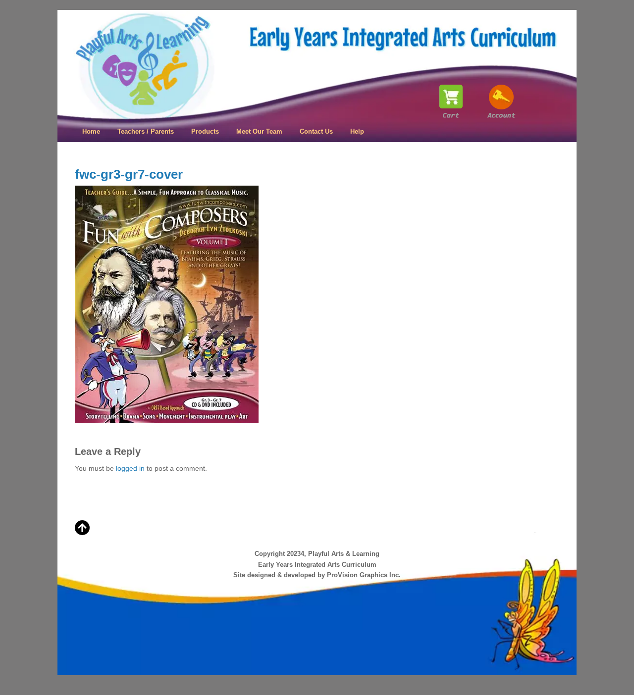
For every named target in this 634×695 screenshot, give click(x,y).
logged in (130, 468)
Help (357, 131)
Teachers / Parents (145, 131)
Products (205, 131)
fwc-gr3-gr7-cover (129, 174)
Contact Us (316, 131)
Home (91, 131)
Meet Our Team (259, 131)
